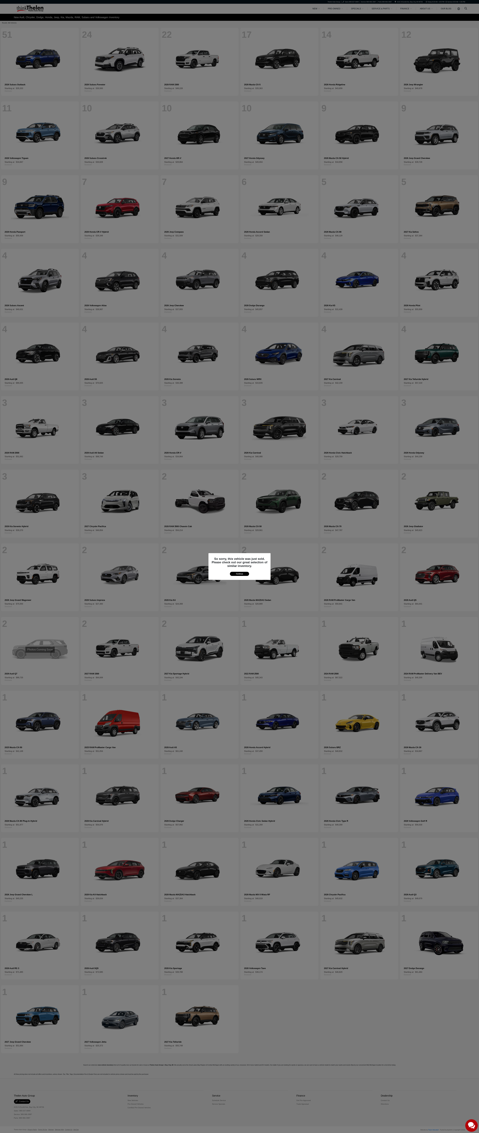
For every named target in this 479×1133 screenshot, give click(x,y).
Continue (239, 574)
